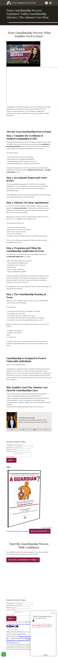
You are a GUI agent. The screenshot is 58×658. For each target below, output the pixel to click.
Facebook (12, 430)
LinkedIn (23, 430)
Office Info (18, 624)
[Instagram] (15, 627)
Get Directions (26, 624)
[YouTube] (12, 627)
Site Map (9, 642)
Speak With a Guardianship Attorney (22, 560)
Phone (8, 449)
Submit (10, 460)
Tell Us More (10, 457)
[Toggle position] (50, 613)
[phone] (46, 3)
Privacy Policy (21, 634)
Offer (8, 466)
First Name (10, 445)
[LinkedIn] (10, 627)
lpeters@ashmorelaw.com (34, 418)
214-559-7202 (10, 624)
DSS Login (15, 642)
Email (8, 451)
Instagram (45, 430)
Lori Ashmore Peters (25, 418)
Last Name (10, 447)
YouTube (34, 430)
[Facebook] (7, 627)
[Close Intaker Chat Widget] (53, 613)
